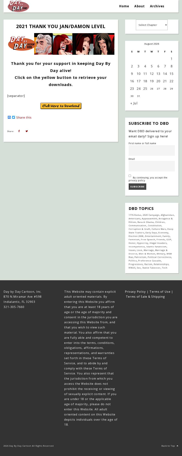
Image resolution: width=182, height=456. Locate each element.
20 (158, 81)
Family (166, 236)
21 (165, 81)
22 (171, 81)
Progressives (136, 264)
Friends (161, 239)
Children (160, 222)
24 (139, 88)
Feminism (134, 239)
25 (145, 88)
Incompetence (137, 246)
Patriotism (140, 257)
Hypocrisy (142, 243)
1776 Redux (135, 215)
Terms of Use (159, 292)
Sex (139, 267)
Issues (132, 250)
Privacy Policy (135, 292)
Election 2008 (136, 236)
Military (161, 253)
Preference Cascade (149, 260)
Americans (134, 218)
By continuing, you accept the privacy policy (148, 179)
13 (158, 73)
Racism (148, 264)
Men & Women (147, 253)
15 (171, 73)
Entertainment (153, 236)
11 (145, 73)
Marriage (149, 250)
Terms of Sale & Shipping (145, 297)
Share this (24, 117)
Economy (163, 232)
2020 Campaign (151, 215)
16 (132, 81)
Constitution (155, 225)
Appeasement (149, 218)
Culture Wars (159, 229)
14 (165, 73)
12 (152, 73)
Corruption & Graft (139, 229)
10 (139, 73)
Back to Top (168, 445)
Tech (164, 267)
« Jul (134, 103)
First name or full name (142, 143)
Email (132, 158)
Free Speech (148, 239)
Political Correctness (159, 257)
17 (139, 81)
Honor (132, 243)
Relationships (161, 264)
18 (145, 81)
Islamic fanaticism (156, 246)
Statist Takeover (151, 267)
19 (152, 81)
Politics (133, 260)
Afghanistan (167, 215)
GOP (168, 239)
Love (139, 250)
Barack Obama (146, 222)
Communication (137, 225)
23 (132, 88)
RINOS (132, 267)
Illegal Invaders (158, 243)
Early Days (151, 232)
